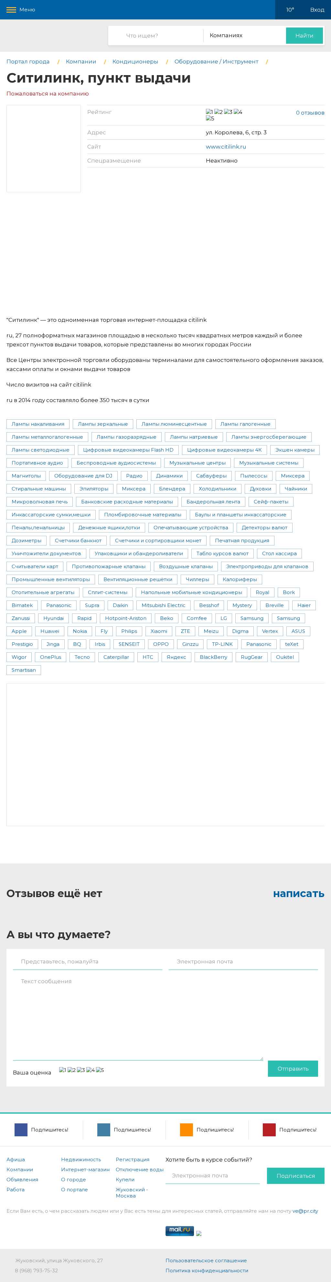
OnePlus (50, 657)
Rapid (84, 618)
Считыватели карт (35, 566)
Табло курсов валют (223, 553)
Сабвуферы (211, 476)
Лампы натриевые (194, 437)
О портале (74, 1189)
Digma (240, 631)
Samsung (251, 618)
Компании (19, 1169)
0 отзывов (310, 112)
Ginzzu (190, 644)
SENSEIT (129, 644)
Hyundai (53, 618)
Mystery (242, 605)
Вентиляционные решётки (137, 579)
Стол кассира (279, 553)
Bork (289, 592)
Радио (134, 476)
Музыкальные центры (197, 463)
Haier (304, 605)
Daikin (120, 605)
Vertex (270, 631)
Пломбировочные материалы (142, 515)
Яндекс (176, 657)
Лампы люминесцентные (174, 424)
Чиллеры (197, 579)
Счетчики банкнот (78, 540)
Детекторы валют (264, 527)
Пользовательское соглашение (206, 1260)
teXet (291, 644)
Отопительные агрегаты (43, 592)
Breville (274, 605)
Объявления (22, 1179)
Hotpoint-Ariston (125, 618)
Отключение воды (140, 1169)
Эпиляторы (94, 489)
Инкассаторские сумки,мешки (51, 515)
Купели (125, 1179)
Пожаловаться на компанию (47, 93)
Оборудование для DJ (83, 476)
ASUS (298, 631)
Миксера (292, 476)
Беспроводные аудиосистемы (116, 463)
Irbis (100, 644)
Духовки (260, 489)
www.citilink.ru (226, 146)
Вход (317, 9)
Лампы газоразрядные (126, 437)
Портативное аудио (37, 463)
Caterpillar (116, 657)
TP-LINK (222, 644)
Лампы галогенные (245, 424)
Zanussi (21, 618)
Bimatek (22, 605)
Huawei (49, 631)
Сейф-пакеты (271, 502)
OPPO (161, 644)
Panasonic (58, 605)
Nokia (80, 631)
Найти (304, 35)
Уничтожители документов (46, 553)
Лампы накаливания (38, 424)
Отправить (293, 1068)
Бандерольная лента (213, 502)
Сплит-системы (107, 592)
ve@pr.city (305, 1211)
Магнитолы (26, 476)
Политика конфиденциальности (207, 1270)
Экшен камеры (295, 450)
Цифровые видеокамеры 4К (224, 450)
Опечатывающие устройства (191, 527)
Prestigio (22, 644)
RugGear (251, 657)
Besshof (209, 605)
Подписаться (296, 1176)
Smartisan (24, 670)
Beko (166, 618)
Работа (15, 1189)
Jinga (53, 644)
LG (223, 618)
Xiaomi (159, 631)
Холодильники (217, 489)
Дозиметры (26, 540)
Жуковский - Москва (132, 1192)
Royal (262, 592)
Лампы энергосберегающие (268, 437)
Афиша (15, 1159)
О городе (73, 1179)
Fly (104, 631)
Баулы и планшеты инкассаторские (240, 515)
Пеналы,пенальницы (38, 527)
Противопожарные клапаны (108, 566)
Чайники (296, 489)
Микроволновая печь (40, 502)
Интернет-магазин (85, 1169)
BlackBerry (213, 657)
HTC (148, 657)
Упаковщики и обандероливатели (139, 553)
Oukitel (285, 657)
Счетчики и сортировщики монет (158, 540)
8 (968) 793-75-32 (36, 1270)
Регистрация (132, 1159)
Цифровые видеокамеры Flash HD (128, 450)
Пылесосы (253, 476)
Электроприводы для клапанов (267, 566)
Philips (129, 631)
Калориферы (240, 579)
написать (299, 893)
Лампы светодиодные (40, 450)
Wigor (19, 657)
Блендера (172, 489)
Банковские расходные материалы (127, 502)
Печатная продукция (242, 540)
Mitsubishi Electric (164, 605)
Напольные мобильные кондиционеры (191, 592)
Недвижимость (81, 1159)
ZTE (185, 631)
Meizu (211, 631)
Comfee (197, 618)
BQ (77, 644)
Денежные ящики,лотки (109, 527)
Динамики (169, 476)
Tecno (82, 657)
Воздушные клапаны (186, 566)
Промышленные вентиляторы (51, 579)
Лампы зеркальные (103, 424)
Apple (19, 631)
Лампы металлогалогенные (47, 437)
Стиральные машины (39, 489)
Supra (92, 605)
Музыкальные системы (268, 463)
